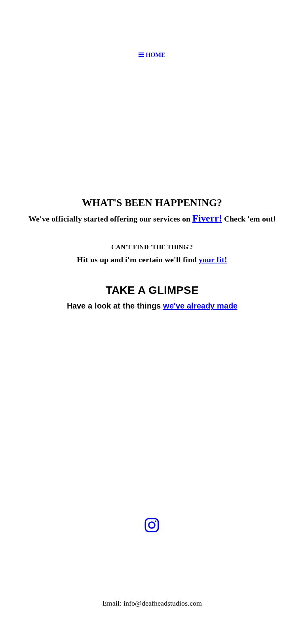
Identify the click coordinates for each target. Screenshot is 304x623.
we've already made (200, 305)
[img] (152, 24)
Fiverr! (207, 218)
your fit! (213, 259)
